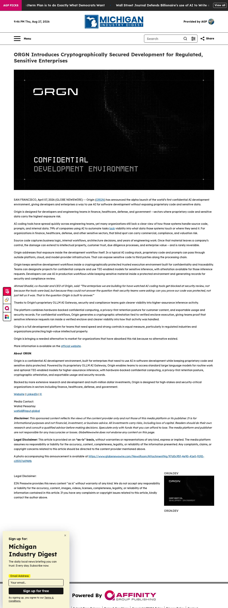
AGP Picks (10, 5)
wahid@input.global (27, 411)
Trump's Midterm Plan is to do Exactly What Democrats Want (57, 5)
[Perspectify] (7, 300)
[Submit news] (7, 291)
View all (220, 5)
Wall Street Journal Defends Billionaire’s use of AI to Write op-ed (166, 5)
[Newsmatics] (7, 316)
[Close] (65, 535)
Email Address (19, 576)
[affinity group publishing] (7, 308)
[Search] (185, 38)
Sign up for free (36, 591)
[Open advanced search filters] (193, 38)
